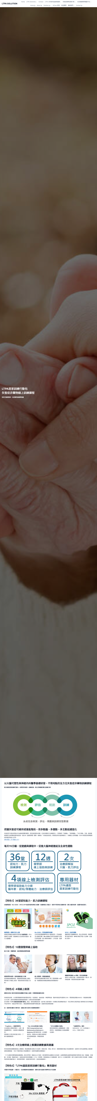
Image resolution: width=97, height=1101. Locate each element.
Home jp (32, 5)
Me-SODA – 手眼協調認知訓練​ (43, 932)
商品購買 (63, 5)
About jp (39, 5)
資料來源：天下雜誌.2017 (11, 839)
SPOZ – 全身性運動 (70, 932)
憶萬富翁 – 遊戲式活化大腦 (12, 932)
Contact (41, 1)
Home (23, 1)
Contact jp (79, 5)
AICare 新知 (56, 5)
